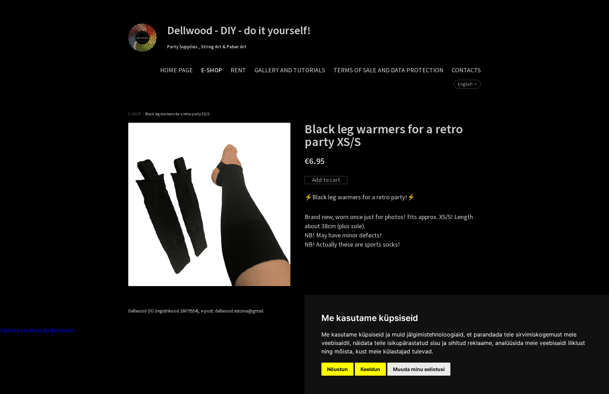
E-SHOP (211, 70)
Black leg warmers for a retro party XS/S (177, 113)
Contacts (466, 70)
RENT (238, 70)
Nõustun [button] (337, 369)
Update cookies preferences (37, 330)
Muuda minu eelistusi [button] (419, 369)
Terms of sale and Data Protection (388, 70)
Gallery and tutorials (289, 70)
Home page (176, 70)
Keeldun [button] (370, 369)
